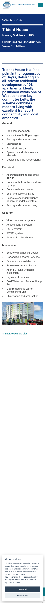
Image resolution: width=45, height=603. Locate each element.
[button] (40, 5)
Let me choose (19, 574)
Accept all (22, 589)
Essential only (22, 595)
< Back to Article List (14, 333)
